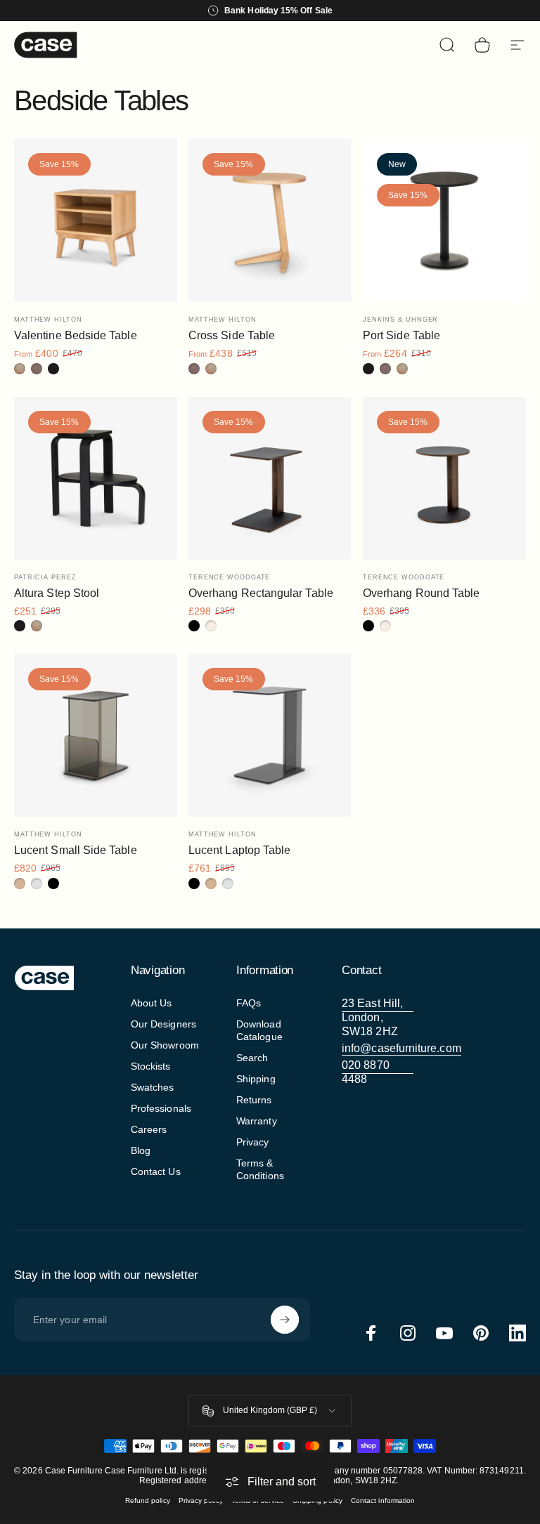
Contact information (383, 1500)
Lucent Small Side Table (75, 850)
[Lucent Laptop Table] (270, 735)
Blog (140, 1150)
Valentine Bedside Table (75, 335)
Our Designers (163, 1024)
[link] (377, 1018)
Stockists (151, 1066)
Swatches (152, 1087)
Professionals (161, 1108)
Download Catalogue (259, 1030)
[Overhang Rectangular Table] (270, 478)
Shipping (256, 1078)
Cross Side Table (231, 335)
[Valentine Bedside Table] (95, 220)
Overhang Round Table (421, 593)
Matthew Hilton (48, 319)
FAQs (248, 1003)
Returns (254, 1099)
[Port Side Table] (444, 220)
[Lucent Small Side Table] (95, 735)
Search (252, 1057)
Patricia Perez (45, 577)
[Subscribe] (285, 1320)
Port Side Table (401, 335)
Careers (149, 1129)
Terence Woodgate (229, 577)
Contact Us (156, 1171)
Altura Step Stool (56, 593)
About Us (151, 1003)
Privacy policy (201, 1500)
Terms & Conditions (260, 1169)
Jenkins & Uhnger (400, 319)
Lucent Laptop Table (239, 850)
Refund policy (147, 1500)
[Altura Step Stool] (95, 478)
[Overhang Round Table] (444, 478)
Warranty (256, 1120)
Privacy (252, 1142)
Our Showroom (165, 1045)
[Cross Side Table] (270, 220)
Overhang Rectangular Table (260, 593)
